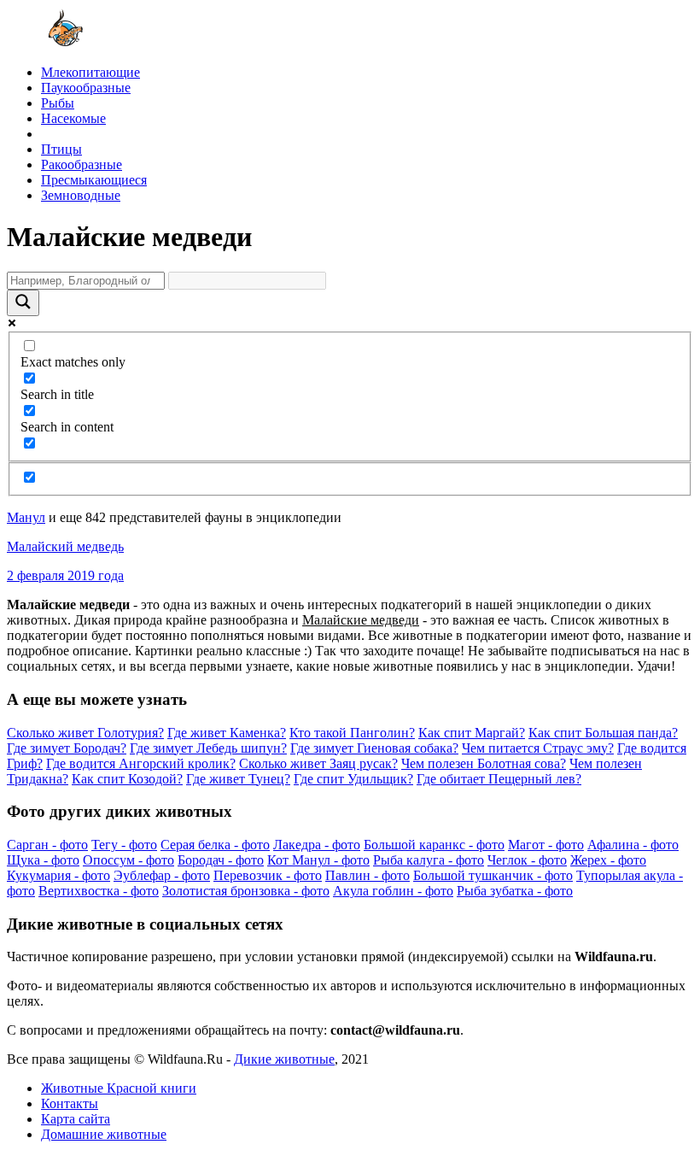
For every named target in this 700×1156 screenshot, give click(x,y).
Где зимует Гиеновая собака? (374, 748)
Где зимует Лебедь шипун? (208, 748)
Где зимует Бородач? (66, 748)
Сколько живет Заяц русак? (318, 763)
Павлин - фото (367, 875)
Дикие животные (284, 1059)
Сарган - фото (47, 844)
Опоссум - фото (128, 860)
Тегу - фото (124, 844)
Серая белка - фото (215, 844)
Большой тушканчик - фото (493, 875)
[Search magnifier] (23, 303)
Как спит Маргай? (471, 732)
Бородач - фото (221, 860)
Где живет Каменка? (226, 732)
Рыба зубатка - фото (515, 890)
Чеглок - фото (527, 860)
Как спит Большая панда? (603, 732)
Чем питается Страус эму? (538, 748)
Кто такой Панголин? (352, 732)
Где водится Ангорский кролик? (141, 763)
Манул (26, 517)
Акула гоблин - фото (393, 890)
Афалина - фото (633, 844)
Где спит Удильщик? (353, 779)
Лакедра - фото (316, 844)
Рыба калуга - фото (428, 860)
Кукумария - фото (58, 875)
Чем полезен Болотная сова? (483, 763)
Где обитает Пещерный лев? (499, 779)
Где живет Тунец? (238, 779)
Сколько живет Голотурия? (85, 732)
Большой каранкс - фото (434, 844)
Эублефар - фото (162, 875)
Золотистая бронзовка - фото (246, 890)
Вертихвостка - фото (98, 890)
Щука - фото (43, 860)
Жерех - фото (608, 860)
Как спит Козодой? (127, 779)
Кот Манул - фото (318, 860)
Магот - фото (546, 844)
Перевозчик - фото (267, 875)
